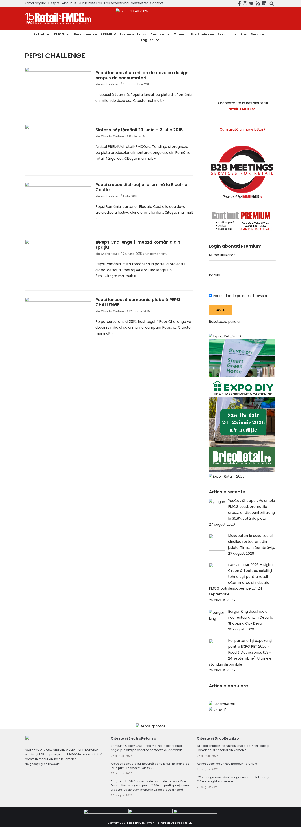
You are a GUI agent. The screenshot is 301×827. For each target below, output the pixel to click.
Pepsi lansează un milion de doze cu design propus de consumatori (141, 75)
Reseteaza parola (224, 321)
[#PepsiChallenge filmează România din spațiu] (58, 262)
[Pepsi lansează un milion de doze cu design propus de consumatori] (58, 89)
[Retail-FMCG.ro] (58, 18)
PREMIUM (109, 34)
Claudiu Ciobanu (113, 136)
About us (69, 3)
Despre (54, 3)
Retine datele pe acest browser (240, 295)
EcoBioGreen (202, 34)
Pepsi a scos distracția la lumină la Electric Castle (141, 187)
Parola (214, 275)
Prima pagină (35, 3)
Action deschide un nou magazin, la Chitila (227, 764)
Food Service (252, 34)
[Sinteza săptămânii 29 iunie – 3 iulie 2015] (58, 147)
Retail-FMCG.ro (135, 823)
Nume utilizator (222, 255)
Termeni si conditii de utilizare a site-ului (169, 823)
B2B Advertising (116, 3)
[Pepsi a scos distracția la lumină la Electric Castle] (58, 204)
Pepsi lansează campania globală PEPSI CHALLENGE (137, 302)
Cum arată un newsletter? (243, 129)
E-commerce (85, 34)
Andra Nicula (110, 84)
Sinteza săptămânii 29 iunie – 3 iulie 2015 (139, 130)
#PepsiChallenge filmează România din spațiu (137, 244)
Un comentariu (156, 254)
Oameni (181, 34)
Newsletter (139, 3)
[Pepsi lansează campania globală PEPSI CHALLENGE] (58, 319)
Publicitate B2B (90, 3)
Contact (157, 3)
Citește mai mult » (148, 100)
